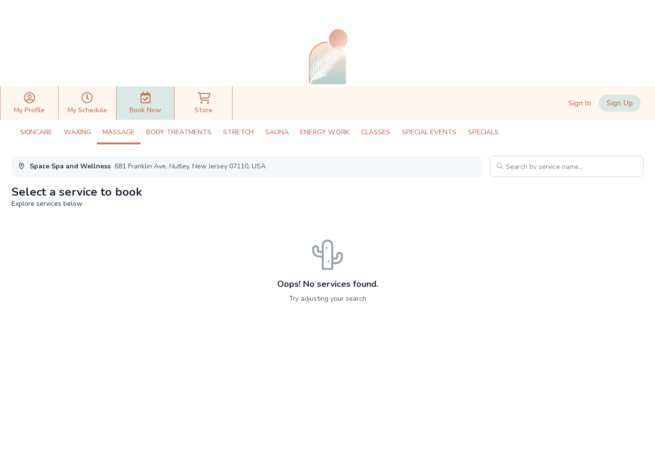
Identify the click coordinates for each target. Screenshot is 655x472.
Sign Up (620, 103)
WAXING (77, 132)
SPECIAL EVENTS (429, 132)
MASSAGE (119, 132)
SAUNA (277, 132)
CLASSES (375, 132)
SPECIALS (483, 132)
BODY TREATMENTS (178, 132)
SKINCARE (36, 132)
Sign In (579, 103)
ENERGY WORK (325, 132)
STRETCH (238, 132)
